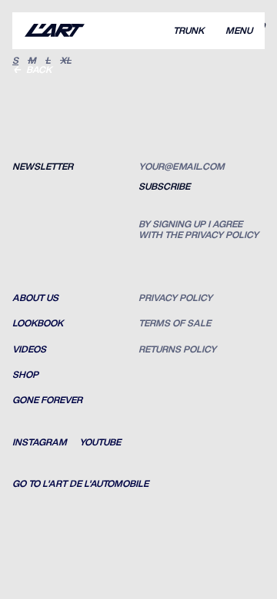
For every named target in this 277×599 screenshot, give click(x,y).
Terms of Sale (174, 323)
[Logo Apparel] (54, 31)
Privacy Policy (175, 298)
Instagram (39, 442)
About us (35, 298)
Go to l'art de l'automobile (80, 483)
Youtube (100, 442)
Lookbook (37, 323)
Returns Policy (177, 349)
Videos (29, 349)
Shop (25, 374)
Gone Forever (47, 400)
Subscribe (164, 186)
